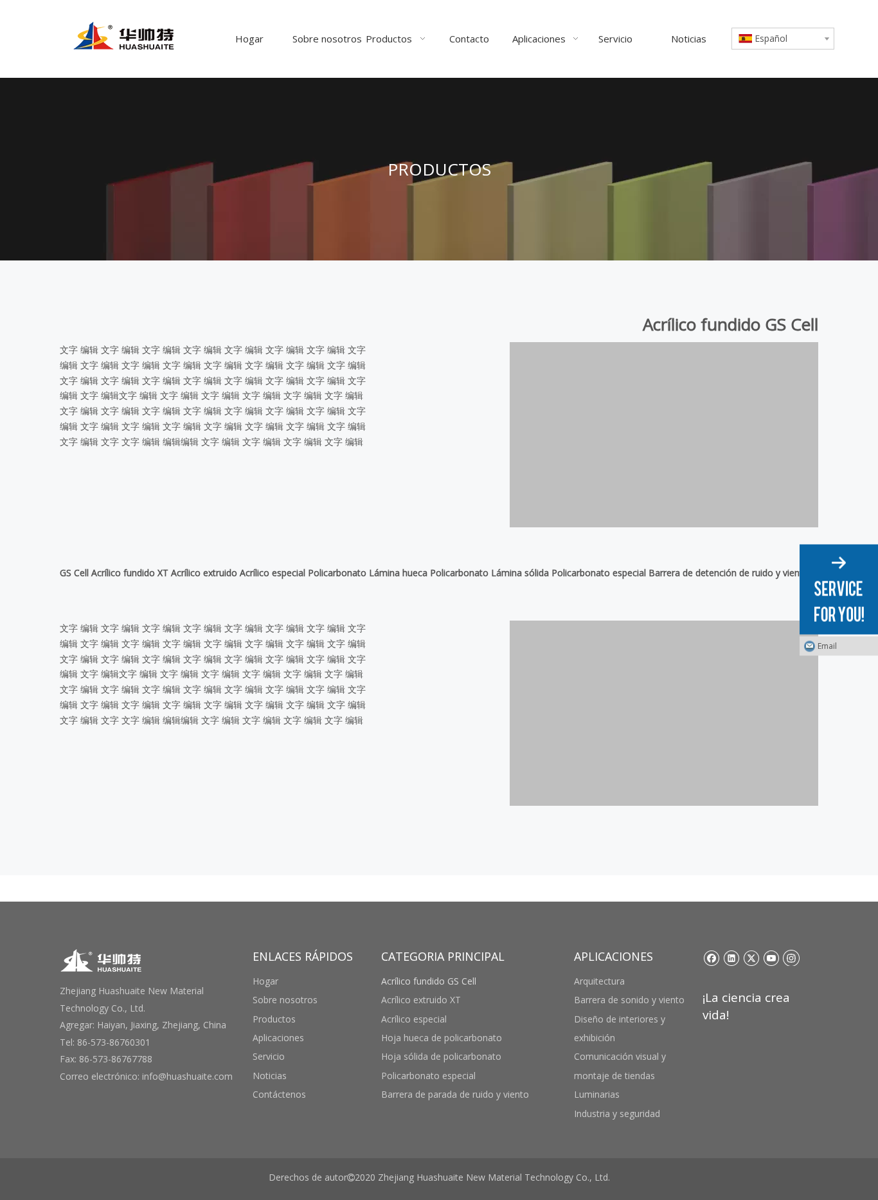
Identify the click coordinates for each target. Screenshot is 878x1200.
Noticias (270, 1075)
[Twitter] (751, 957)
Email (827, 646)
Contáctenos (279, 1094)
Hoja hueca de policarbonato (441, 1038)
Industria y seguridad (617, 1113)
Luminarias (597, 1094)
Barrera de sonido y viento (629, 1000)
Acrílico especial (414, 1019)
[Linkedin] (731, 957)
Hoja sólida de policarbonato (441, 1056)
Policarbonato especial (428, 1075)
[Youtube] (771, 957)
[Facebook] (711, 957)
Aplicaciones (278, 1038)
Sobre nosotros (285, 1000)
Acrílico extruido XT (421, 1000)
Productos (274, 1019)
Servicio (269, 1056)
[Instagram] (791, 957)
